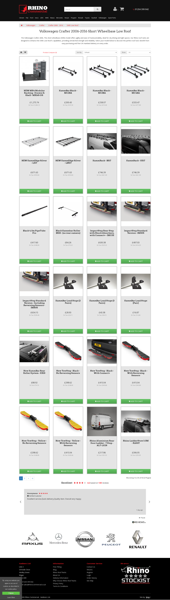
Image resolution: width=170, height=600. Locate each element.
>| (32, 478)
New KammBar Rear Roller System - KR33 (34, 372)
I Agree (11, 593)
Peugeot (73, 18)
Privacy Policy (58, 583)
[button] (20, 502)
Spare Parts (112, 18)
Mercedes (59, 18)
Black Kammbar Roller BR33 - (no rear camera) (68, 232)
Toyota (87, 18)
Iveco (37, 18)
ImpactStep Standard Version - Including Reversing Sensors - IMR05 (34, 304)
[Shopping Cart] (122, 10)
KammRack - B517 (102, 160)
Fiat (27, 18)
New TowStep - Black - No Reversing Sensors (68, 372)
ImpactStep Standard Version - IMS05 (135, 232)
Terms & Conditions (60, 586)
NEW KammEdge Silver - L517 (34, 161)
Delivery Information (60, 578)
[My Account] (115, 10)
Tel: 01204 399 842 (26, 582)
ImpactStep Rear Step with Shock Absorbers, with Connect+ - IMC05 (102, 233)
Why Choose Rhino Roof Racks (64, 581)
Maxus (52, 18)
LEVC (41, 18)
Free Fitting (57, 567)
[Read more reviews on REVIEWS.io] (139, 522)
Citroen (21, 18)
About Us (56, 575)
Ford (31, 18)
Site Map (90, 581)
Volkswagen (102, 18)
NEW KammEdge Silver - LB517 (68, 161)
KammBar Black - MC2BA (68, 91)
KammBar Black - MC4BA (136, 91)
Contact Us (91, 567)
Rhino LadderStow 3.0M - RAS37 (136, 442)
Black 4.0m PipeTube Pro (34, 232)
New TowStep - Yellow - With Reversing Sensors (68, 443)
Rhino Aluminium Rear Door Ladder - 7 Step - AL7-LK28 (102, 443)
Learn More (11, 597)
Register (90, 572)
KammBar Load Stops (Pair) (135, 302)
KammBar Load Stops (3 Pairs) (101, 302)
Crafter (41, 25)
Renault (80, 18)
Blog (54, 570)
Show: (124, 52)
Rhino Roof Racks (59, 572)
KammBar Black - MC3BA (102, 91)
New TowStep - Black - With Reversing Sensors (135, 373)
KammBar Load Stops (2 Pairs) (68, 302)
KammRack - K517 (135, 160)
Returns (90, 570)
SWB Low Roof (72, 25)
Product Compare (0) (50, 52)
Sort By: (79, 52)
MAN (46, 18)
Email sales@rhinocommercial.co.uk (32, 585)
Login (89, 575)
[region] (85, 502)
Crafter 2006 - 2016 (55, 25)
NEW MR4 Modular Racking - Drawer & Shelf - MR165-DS (34, 92)
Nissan (67, 18)
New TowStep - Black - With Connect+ (102, 372)
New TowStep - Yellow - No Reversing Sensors (34, 442)
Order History (92, 578)
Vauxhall (94, 18)
